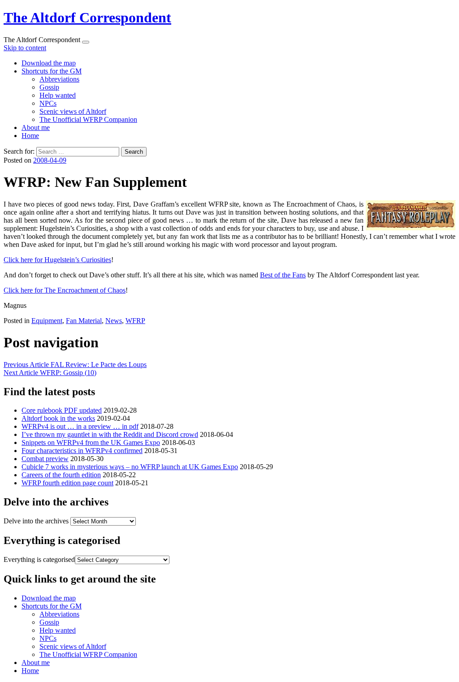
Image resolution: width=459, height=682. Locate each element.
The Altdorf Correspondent (87, 17)
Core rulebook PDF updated (62, 410)
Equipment (46, 320)
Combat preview (45, 458)
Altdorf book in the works (58, 418)
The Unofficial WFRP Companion (88, 119)
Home (30, 135)
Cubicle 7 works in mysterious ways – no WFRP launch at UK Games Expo (130, 466)
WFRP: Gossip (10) (50, 372)
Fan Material (84, 320)
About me (36, 127)
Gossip (49, 87)
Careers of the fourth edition (61, 475)
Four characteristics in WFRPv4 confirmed (82, 450)
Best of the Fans (283, 275)
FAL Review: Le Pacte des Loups (75, 364)
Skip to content (25, 48)
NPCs (47, 103)
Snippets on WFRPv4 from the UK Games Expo (91, 442)
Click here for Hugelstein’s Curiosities (57, 259)
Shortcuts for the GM (52, 71)
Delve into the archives (36, 521)
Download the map (49, 63)
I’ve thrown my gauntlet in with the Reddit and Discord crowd (110, 434)
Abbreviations (59, 79)
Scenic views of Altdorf (72, 111)
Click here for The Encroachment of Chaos (65, 290)
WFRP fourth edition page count (67, 483)
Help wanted (57, 95)
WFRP (135, 320)
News (113, 320)
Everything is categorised (39, 559)
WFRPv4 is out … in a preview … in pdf (80, 426)
